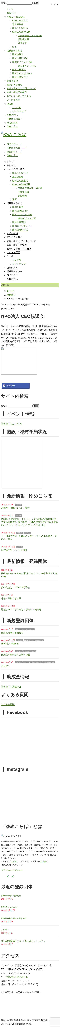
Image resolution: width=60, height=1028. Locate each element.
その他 (10, 104)
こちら (14, 861)
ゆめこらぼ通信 (20, 28)
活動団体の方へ (14, 119)
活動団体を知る (14, 50)
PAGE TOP (56, 995)
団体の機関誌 (19, 69)
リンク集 (16, 107)
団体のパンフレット (22, 73)
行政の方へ (12, 126)
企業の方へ (12, 115)
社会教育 (19, 640)
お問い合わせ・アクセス (19, 96)
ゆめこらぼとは (20, 20)
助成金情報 (12, 81)
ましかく (5, 665)
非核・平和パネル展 (11, 598)
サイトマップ (19, 111)
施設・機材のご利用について (21, 88)
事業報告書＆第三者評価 (30, 35)
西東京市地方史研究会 (12, 633)
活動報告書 (23, 39)
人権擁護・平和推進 (29, 651)
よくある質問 (13, 100)
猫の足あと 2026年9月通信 (15, 587)
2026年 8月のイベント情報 (15, 508)
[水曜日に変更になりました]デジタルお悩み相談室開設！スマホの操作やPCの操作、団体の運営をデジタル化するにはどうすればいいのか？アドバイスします (29, 522)
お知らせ (11, 13)
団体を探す (17, 54)
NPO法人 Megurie (10, 643)
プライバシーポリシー (12, 870)
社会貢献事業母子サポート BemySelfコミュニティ (23, 941)
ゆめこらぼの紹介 (16, 16)
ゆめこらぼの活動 (21, 32)
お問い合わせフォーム (16, 977)
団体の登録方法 (20, 77)
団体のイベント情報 (22, 62)
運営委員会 (17, 24)
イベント (27, 533)
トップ (10, 9)
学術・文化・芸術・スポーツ (25, 629)
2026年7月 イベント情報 (14, 550)
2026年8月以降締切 (11, 686)
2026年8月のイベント (12, 423)
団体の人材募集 (14, 85)
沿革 (14, 47)
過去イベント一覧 (27, 66)
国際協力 (27, 640)
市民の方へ (12, 122)
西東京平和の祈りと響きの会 (15, 654)
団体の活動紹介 (20, 58)
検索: (3, 3)
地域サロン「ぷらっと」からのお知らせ (21, 609)
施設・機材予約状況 (17, 92)
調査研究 (22, 43)
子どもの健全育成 (37, 640)
